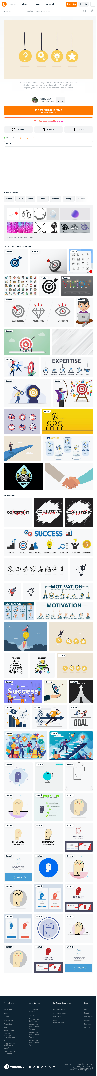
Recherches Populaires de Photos (34, 1033)
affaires (55, 197)
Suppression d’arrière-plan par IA (10, 1044)
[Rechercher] (84, 11)
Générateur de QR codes (9, 1051)
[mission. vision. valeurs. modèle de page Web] (39, 310)
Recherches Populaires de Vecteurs (34, 1025)
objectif (81, 197)
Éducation (8, 1023)
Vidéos (37, 4)
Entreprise (8, 1019)
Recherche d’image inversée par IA (9, 1035)
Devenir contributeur (57, 1020)
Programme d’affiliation (33, 1018)
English (85, 1008)
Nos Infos (56, 1015)
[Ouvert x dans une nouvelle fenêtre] (50, 1065)
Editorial (50, 4)
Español (85, 1012)
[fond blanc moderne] (72, 341)
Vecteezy (7, 1012)
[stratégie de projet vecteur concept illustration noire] (16, 664)
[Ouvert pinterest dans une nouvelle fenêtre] (42, 1065)
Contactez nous (58, 1012)
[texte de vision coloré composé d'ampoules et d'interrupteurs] (77, 284)
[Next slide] (87, 197)
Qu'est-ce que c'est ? (27, 138)
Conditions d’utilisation (82, 1065)
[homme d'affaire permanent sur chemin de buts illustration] (81, 690)
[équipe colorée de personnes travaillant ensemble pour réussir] (23, 690)
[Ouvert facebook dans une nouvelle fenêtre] (30, 1065)
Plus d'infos (10, 143)
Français (85, 1023)
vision (20, 197)
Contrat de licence (32, 1009)
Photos (25, 4)
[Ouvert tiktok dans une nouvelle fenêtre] (46, 1065)
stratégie (68, 197)
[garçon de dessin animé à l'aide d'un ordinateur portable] (84, 310)
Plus (84, 1026)
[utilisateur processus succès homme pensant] (48, 866)
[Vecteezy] (4, 4)
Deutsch (85, 1019)
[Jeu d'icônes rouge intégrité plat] (22, 420)
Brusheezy (8, 1008)
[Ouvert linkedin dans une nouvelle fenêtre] (38, 1065)
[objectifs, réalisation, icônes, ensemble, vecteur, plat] (20, 284)
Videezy (7, 1015)
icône (30, 197)
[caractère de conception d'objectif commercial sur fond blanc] (81, 716)
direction (43, 197)
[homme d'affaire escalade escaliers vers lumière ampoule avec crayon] (71, 744)
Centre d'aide (57, 1008)
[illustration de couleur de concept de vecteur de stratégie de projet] (42, 664)
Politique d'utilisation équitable (77, 1068)
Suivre (60, 101)
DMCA (30, 1014)
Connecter (83, 4)
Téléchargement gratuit (48, 110)
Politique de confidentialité (81, 1066)
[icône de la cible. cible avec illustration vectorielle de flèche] (49, 284)
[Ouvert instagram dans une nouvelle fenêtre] (34, 1065)
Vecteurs (12, 4)
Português (86, 1015)
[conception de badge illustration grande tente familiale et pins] (23, 475)
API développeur (9, 1027)
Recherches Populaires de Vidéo (34, 1041)
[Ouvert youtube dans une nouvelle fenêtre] (54, 1065)
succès (9, 197)
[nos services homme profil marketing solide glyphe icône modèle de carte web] (48, 927)
